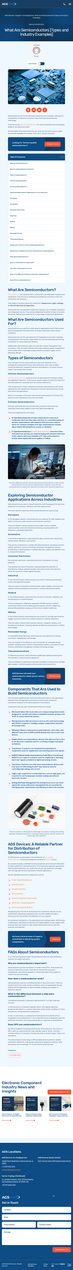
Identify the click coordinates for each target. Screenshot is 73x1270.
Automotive (14, 204)
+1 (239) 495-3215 (8, 1166)
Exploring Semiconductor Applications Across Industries (29, 192)
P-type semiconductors (41, 431)
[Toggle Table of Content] (60, 157)
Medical (12, 221)
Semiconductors (14, 294)
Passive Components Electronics (24, 898)
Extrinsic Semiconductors (18, 186)
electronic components (28, 125)
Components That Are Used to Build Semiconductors (27, 245)
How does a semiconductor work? (21, 268)
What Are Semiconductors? (19, 163)
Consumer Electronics (17, 210)
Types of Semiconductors (18, 175)
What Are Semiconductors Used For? (22, 169)
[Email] (39, 110)
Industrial (13, 216)
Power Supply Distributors (22, 880)
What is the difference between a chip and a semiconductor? (29, 274)
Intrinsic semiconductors (17, 378)
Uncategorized (36, 24)
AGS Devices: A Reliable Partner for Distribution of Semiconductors (32, 251)
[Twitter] (33, 110)
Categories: (12, 1050)
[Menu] (70, 4)
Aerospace (13, 198)
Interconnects (17, 894)
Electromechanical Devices (22, 907)
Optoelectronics (18, 884)
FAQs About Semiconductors (19, 256)
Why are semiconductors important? (22, 262)
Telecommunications (17, 239)
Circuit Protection (19, 889)
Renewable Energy (16, 233)
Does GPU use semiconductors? (20, 280)
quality (48, 860)
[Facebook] (28, 110)
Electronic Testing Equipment (23, 903)
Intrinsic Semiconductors (18, 180)
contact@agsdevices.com (11, 1170)
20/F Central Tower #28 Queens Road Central (54, 1161)
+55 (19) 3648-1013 (8, 1185)
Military (12, 227)
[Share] (45, 110)
